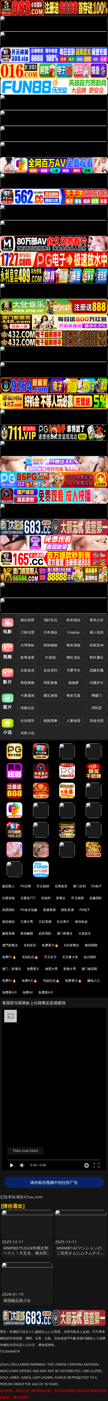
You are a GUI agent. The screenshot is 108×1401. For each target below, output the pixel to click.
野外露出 (97, 657)
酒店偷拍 (8, 921)
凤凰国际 (8, 910)
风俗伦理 (97, 720)
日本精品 (50, 632)
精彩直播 (67, 910)
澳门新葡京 (65, 933)
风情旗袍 (27, 682)
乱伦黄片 (63, 921)
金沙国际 (90, 957)
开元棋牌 (42, 886)
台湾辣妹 (27, 645)
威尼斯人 (8, 886)
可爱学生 (73, 670)
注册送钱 (8, 898)
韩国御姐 (50, 645)
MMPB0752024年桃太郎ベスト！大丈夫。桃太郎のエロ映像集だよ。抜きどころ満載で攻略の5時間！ (27, 1255)
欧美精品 (73, 620)
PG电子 (96, 886)
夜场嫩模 (26, 933)
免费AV (28, 992)
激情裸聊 (91, 945)
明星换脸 (50, 682)
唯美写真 (73, 695)
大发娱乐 (84, 933)
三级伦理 (27, 632)
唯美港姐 (73, 645)
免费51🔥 (9, 957)
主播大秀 (26, 921)
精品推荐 (27, 620)
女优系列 (50, 670)
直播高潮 (49, 910)
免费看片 (33, 969)
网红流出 (73, 657)
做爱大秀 (51, 969)
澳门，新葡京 (11, 969)
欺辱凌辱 (27, 657)
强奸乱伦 (50, 620)
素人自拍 (97, 632)
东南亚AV (96, 645)
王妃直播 (45, 921)
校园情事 (50, 720)
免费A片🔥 (29, 980)
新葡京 (61, 898)
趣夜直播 (8, 933)
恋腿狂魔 (97, 670)
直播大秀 (69, 969)
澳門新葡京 (10, 945)
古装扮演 (27, 670)
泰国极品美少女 (17, 1300)
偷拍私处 (81, 921)
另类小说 (27, 733)
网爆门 (96, 695)
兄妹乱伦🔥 (51, 980)
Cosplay (73, 632)
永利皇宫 (30, 945)
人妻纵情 (73, 720)
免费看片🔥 (50, 945)
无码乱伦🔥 (30, 957)
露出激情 (50, 695)
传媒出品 (27, 707)
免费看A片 (9, 992)
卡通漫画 (27, 695)
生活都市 (27, 720)
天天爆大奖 (70, 957)
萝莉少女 (97, 620)
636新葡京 (71, 945)
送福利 (46, 898)
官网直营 (61, 886)
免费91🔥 (9, 980)
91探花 (50, 657)
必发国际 (45, 933)
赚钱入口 (93, 980)
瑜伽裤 (73, 682)
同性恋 (96, 707)
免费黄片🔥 (73, 980)
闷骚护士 (97, 682)
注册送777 (28, 898)
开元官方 (50, 957)
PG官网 (25, 886)
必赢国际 (95, 898)
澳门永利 (79, 886)
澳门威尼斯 (90, 969)
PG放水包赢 (28, 910)
